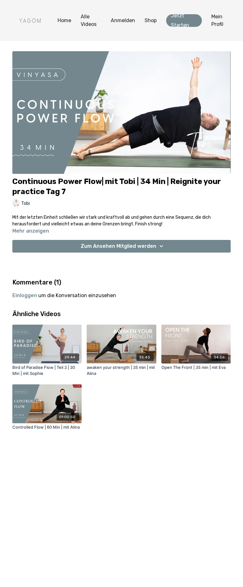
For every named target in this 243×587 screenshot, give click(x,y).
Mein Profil (217, 20)
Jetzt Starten (180, 20)
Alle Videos (89, 20)
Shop (151, 20)
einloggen (24, 295)
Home (64, 20)
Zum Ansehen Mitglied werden (118, 246)
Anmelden (123, 20)
